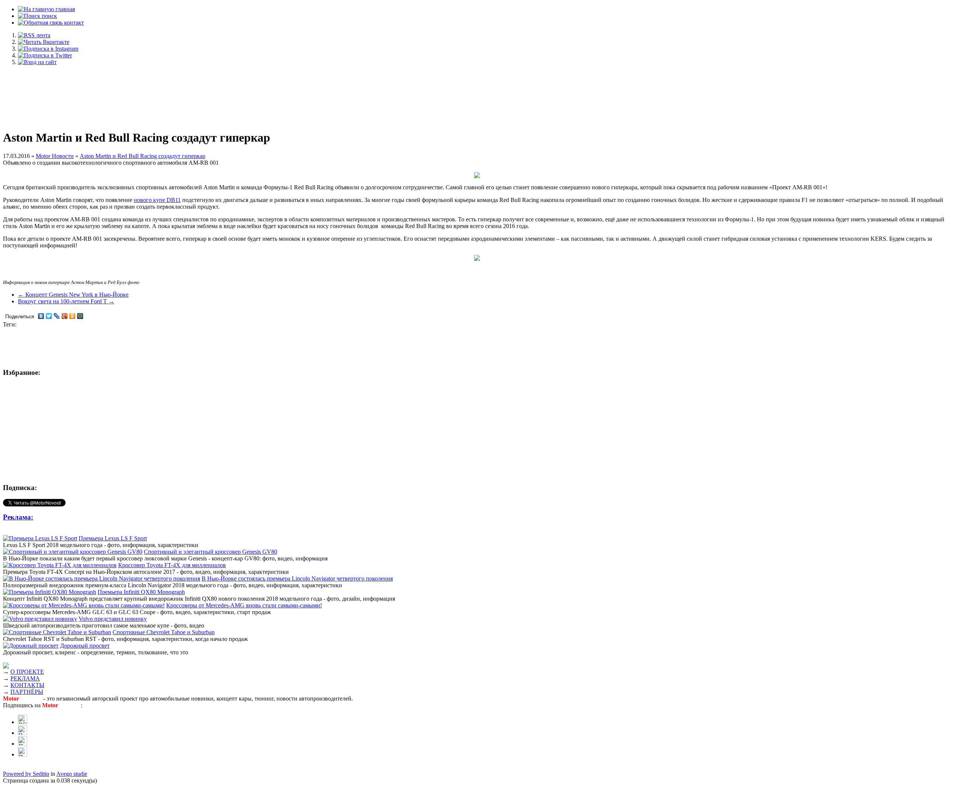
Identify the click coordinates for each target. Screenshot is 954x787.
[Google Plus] (65, 316)
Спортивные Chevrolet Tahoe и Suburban (164, 632)
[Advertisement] (477, 94)
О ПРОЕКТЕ (27, 672)
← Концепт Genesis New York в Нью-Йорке (73, 294)
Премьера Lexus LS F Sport (113, 538)
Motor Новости (55, 156)
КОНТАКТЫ (27, 685)
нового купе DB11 (157, 200)
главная (64, 9)
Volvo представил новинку (113, 619)
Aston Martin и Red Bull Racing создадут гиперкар (142, 156)
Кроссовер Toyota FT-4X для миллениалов (172, 565)
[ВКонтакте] (41, 316)
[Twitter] (49, 316)
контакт (73, 22)
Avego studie (71, 774)
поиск (48, 16)
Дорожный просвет (85, 645)
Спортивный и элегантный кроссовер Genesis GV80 (210, 552)
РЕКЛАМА (25, 678)
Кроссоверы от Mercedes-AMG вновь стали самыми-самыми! (244, 605)
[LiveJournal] (57, 316)
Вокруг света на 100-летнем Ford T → (66, 301)
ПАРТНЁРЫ (26, 692)
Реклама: (18, 517)
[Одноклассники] (72, 316)
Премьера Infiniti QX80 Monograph (141, 592)
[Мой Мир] (80, 316)
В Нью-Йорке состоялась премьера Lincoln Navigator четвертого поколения (297, 578)
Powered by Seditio (26, 774)
